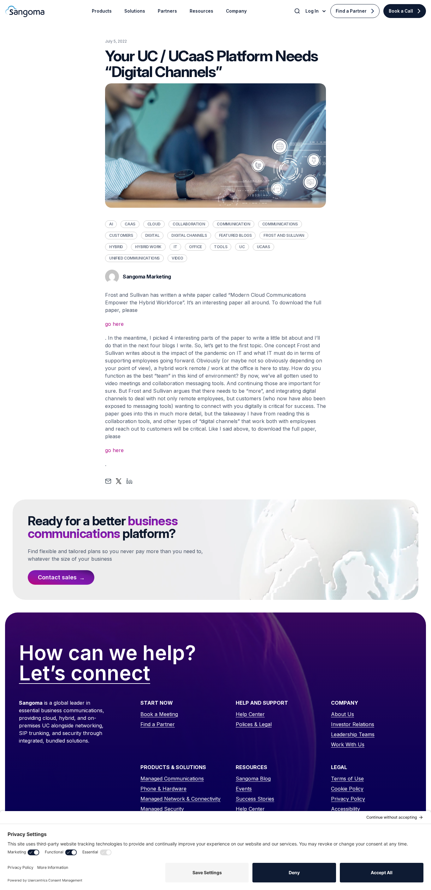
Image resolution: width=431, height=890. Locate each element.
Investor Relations (352, 724)
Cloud (154, 224)
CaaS (130, 224)
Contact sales (57, 577)
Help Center (250, 714)
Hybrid (116, 246)
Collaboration (189, 224)
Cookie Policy (347, 788)
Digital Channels (189, 235)
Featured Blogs (235, 235)
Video (177, 258)
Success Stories (255, 799)
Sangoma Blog (253, 778)
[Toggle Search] (298, 11)
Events (244, 788)
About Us (342, 714)
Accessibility (345, 809)
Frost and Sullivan (283, 235)
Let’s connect (84, 673)
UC (242, 246)
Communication (233, 224)
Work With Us (347, 744)
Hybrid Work (148, 246)
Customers (121, 235)
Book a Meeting (159, 714)
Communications (280, 224)
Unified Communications (134, 258)
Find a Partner (351, 11)
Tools (220, 246)
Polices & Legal (254, 724)
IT (175, 246)
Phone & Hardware (163, 788)
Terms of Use (347, 778)
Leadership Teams (353, 734)
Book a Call (401, 11)
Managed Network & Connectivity (180, 799)
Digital (152, 235)
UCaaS (263, 246)
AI (111, 224)
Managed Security (162, 809)
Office (195, 246)
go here (114, 324)
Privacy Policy (348, 799)
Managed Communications (172, 778)
